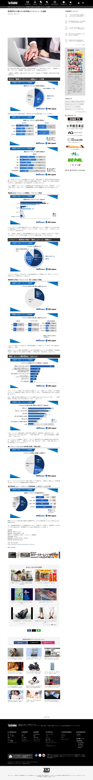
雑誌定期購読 (55, 756)
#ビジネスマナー (74, 104)
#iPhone (78, 106)
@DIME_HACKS (35, 642)
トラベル (47, 737)
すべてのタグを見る (80, 111)
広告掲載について (77, 756)
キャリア (23, 734)
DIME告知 (79, 734)
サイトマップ (56, 754)
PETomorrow (80, 745)
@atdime (21, 642)
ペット (47, 744)
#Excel (66, 101)
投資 (34, 735)
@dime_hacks (49, 642)
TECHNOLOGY (12, 732)
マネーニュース (37, 740)
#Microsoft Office (80, 101)
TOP (9, 7)
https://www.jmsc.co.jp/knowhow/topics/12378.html (21, 544)
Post (34, 630)
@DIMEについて (50, 754)
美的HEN (80, 747)
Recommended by (48, 624)
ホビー (62, 737)
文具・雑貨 (48, 739)
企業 (22, 735)
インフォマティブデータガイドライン (67, 754)
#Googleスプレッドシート (71, 109)
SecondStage (81, 742)
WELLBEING (80, 744)
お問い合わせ (77, 754)
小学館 (51, 756)
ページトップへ (46, 717)
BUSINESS (25, 732)
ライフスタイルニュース (50, 745)
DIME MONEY (36, 734)
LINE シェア (39, 630)
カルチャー (63, 735)
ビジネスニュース (21, 7)
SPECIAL (80, 740)
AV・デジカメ (10, 734)
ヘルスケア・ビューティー (51, 742)
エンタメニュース (64, 739)
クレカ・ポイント (37, 739)
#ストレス (80, 109)
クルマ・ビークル (49, 734)
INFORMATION (81, 732)
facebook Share (29, 630)
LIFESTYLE (50, 732)
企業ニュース (81, 738)
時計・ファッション (50, 740)
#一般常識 (72, 101)
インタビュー (24, 739)
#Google (67, 104)
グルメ (47, 735)
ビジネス (13, 7)
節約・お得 (36, 737)
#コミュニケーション (70, 106)
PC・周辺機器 (10, 740)
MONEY (37, 732)
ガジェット (10, 739)
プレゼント (79, 735)
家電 (8, 737)
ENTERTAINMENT (67, 732)
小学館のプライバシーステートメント (66, 756)
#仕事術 (81, 104)
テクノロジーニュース (12, 742)
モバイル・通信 (11, 735)
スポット (63, 734)
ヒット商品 (24, 737)
